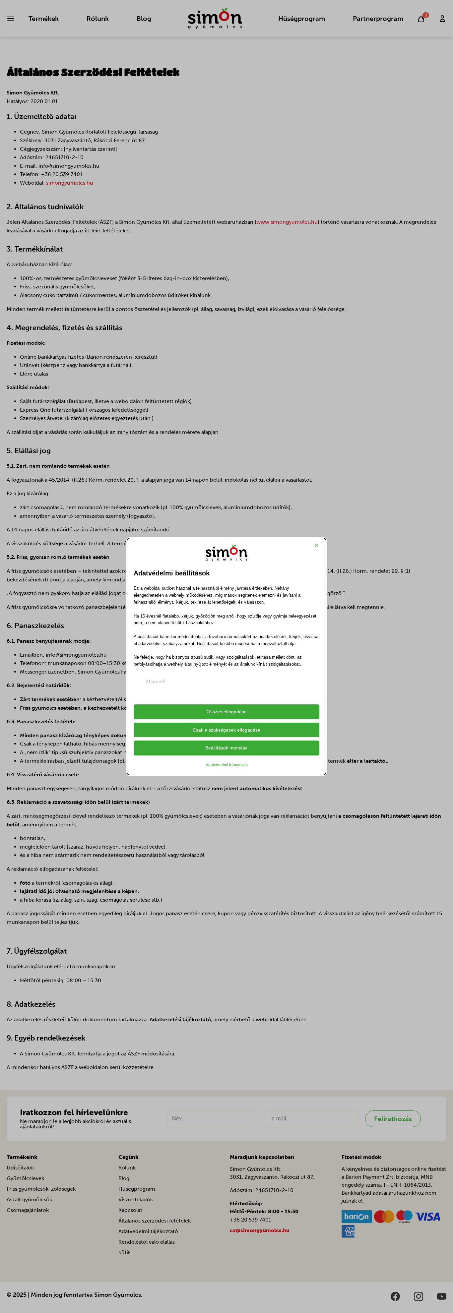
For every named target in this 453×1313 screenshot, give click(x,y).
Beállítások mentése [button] (226, 747)
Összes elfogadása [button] (227, 711)
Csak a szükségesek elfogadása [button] (226, 730)
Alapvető (156, 681)
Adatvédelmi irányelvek (227, 765)
